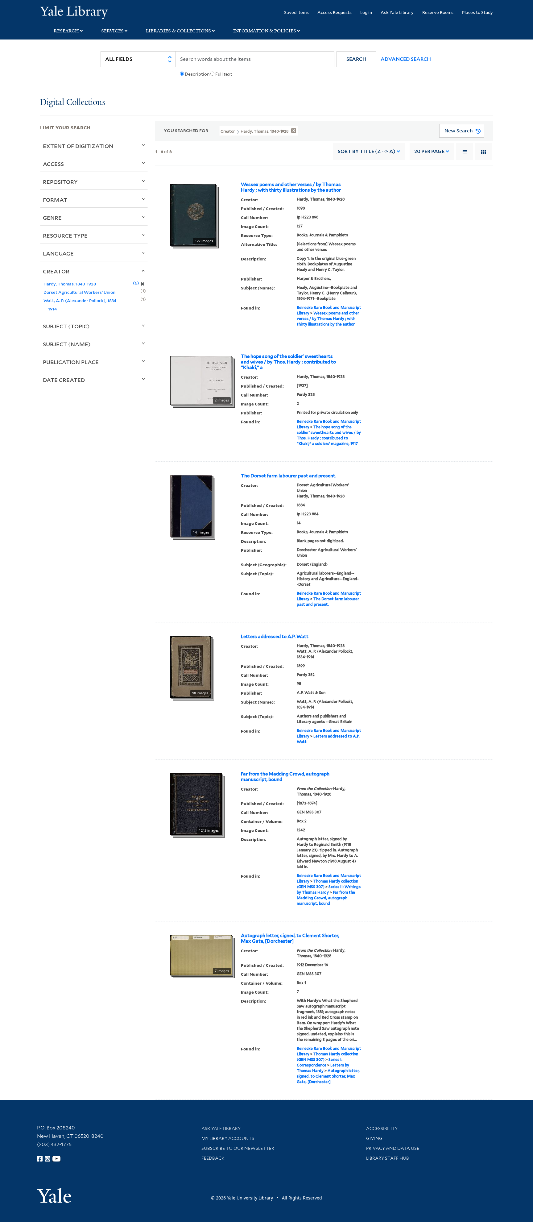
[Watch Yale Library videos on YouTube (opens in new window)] (56, 1159)
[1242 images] (196, 803)
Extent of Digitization (78, 146)
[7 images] (201, 954)
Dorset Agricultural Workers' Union (79, 292)
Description (197, 74)
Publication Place (71, 362)
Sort (366, 151)
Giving (374, 1138)
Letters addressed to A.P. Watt (274, 636)
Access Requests (334, 12)
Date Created (64, 380)
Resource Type (65, 235)
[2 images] (201, 379)
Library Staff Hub (387, 1158)
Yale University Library (74, 11)
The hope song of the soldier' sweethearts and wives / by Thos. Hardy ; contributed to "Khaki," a (288, 362)
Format (55, 199)
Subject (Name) (67, 344)
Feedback (213, 1158)
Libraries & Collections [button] (178, 31)
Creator (56, 271)
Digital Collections (72, 102)
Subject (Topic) (66, 326)
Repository (60, 181)
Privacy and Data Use (392, 1148)
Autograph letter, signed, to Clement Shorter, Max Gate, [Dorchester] (290, 938)
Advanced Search (406, 59)
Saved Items (296, 12)
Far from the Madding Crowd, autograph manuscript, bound (285, 776)
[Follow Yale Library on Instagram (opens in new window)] (47, 1159)
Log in (366, 12)
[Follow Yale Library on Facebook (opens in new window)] (40, 1159)
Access (53, 164)
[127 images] (193, 214)
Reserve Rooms (437, 12)
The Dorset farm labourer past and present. (288, 476)
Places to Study (477, 12)
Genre (52, 217)
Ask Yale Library (397, 12)
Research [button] (66, 31)
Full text (223, 74)
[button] (356, 59)
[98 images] (190, 666)
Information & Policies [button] (264, 31)
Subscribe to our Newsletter (237, 1148)
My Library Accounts (227, 1138)
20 (429, 151)
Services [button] (112, 31)
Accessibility (382, 1128)
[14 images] (191, 505)
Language (58, 253)
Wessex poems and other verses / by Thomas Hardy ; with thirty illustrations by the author (291, 187)
